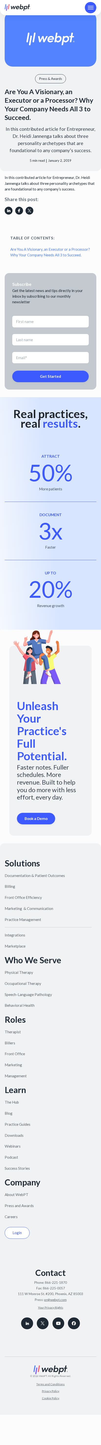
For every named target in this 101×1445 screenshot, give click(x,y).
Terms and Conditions (50, 1384)
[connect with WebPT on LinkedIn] (27, 1323)
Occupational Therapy (23, 983)
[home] (17, 7)
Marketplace (15, 946)
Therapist (13, 1032)
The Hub (12, 1102)
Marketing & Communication (29, 908)
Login (17, 1232)
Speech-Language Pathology (28, 994)
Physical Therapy (19, 972)
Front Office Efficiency (23, 897)
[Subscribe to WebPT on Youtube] (58, 1323)
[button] (90, 7)
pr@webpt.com (55, 1300)
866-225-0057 (54, 1288)
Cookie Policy (50, 1398)
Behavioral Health (20, 1005)
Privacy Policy (50, 1391)
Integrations (15, 935)
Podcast (11, 1157)
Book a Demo (36, 818)
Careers (11, 1216)
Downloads (14, 1135)
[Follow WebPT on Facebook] (74, 1323)
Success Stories (17, 1168)
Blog (9, 1113)
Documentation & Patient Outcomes (35, 875)
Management (16, 1076)
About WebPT (16, 1194)
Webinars (13, 1146)
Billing (10, 886)
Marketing (13, 1065)
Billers (10, 1043)
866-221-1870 (56, 1282)
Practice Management (23, 919)
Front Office (15, 1053)
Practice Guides (17, 1124)
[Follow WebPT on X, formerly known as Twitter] (43, 1323)
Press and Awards (19, 1205)
